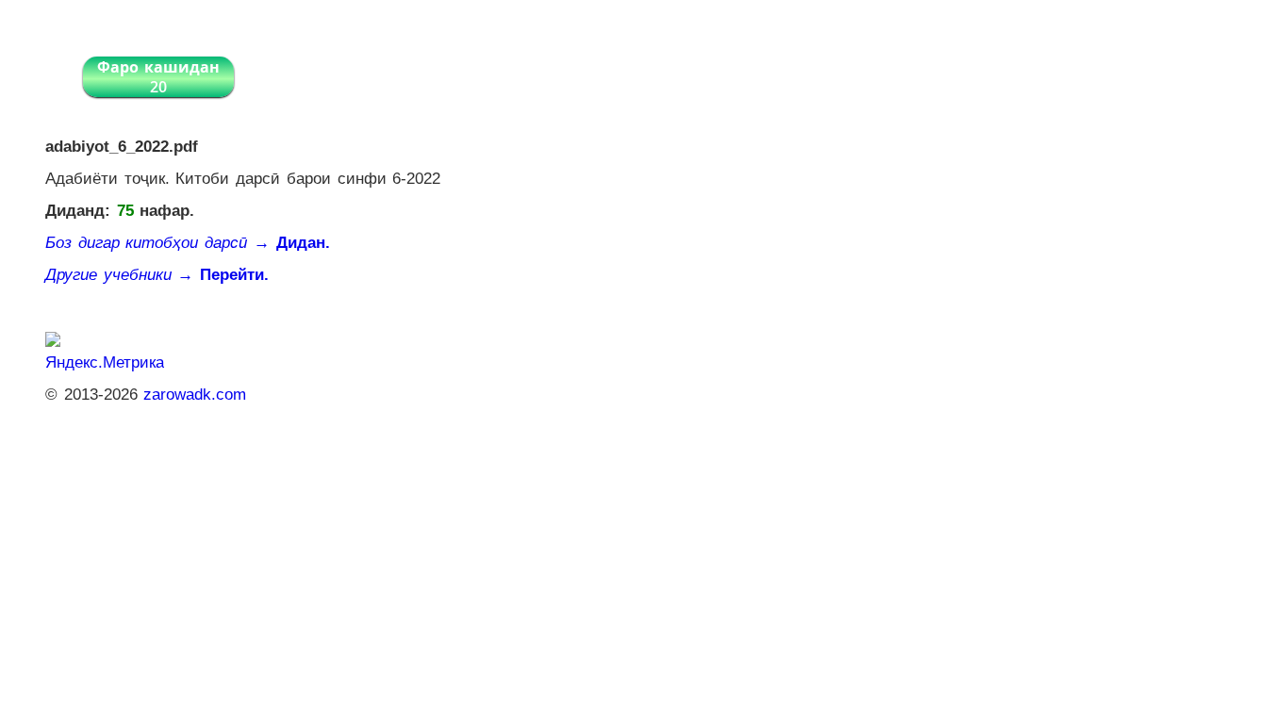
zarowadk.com (194, 394)
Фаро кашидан (158, 77)
